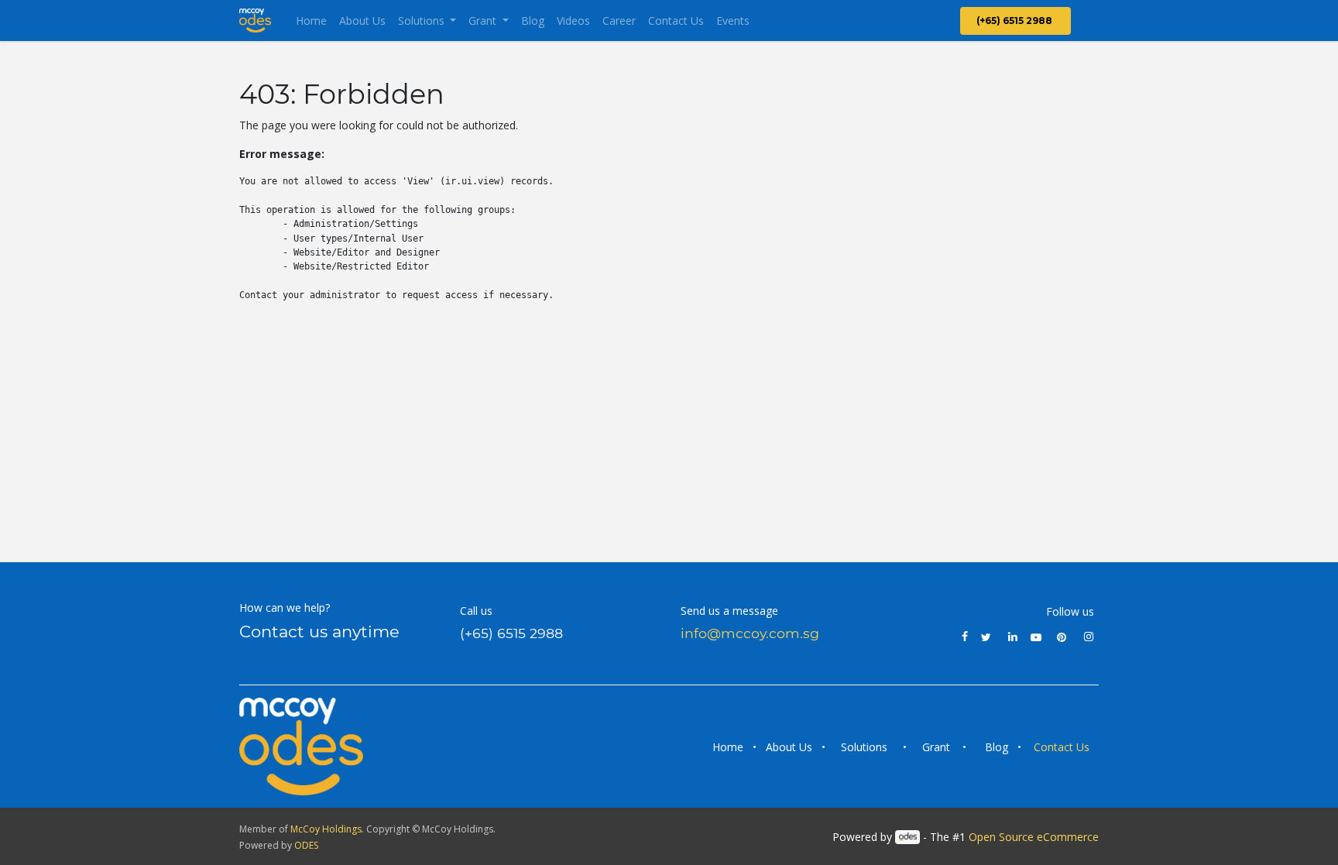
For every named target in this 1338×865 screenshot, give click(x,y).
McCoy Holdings (326, 829)
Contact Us (1063, 747)
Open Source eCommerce (1034, 836)
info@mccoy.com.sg (750, 633)
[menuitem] (311, 20)
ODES (306, 845)
